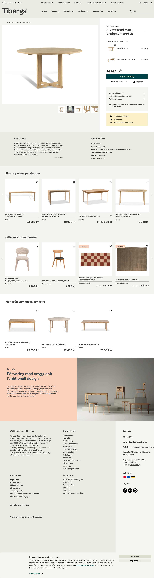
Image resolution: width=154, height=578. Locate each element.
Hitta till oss (68, 463)
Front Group (135, 465)
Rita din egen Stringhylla (20, 496)
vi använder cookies (85, 565)
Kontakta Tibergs (117, 2)
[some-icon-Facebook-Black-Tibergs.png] (125, 490)
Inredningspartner (70, 444)
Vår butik (67, 466)
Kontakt (66, 438)
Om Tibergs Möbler (47, 2)
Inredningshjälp (16, 491)
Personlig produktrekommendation (24, 494)
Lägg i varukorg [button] (127, 76)
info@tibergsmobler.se (137, 442)
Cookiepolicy (68, 452)
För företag (68, 441)
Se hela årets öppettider (73, 493)
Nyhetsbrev (68, 455)
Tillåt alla (135, 556)
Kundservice (98, 11)
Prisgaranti (78, 2)
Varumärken (69, 11)
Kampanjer (55, 11)
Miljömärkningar (16, 485)
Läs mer (58, 158)
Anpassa (134, 560)
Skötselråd (67, 446)
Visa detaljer (34, 574)
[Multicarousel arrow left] (2, 194)
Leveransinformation (72, 460)
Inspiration (111, 11)
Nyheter (44, 11)
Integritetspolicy (70, 449)
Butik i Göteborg (64, 2)
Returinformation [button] (115, 99)
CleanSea (67, 458)
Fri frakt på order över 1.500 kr (96, 2)
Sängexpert (15, 488)
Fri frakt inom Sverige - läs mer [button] (120, 96)
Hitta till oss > (128, 454)
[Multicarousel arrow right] (152, 194)
